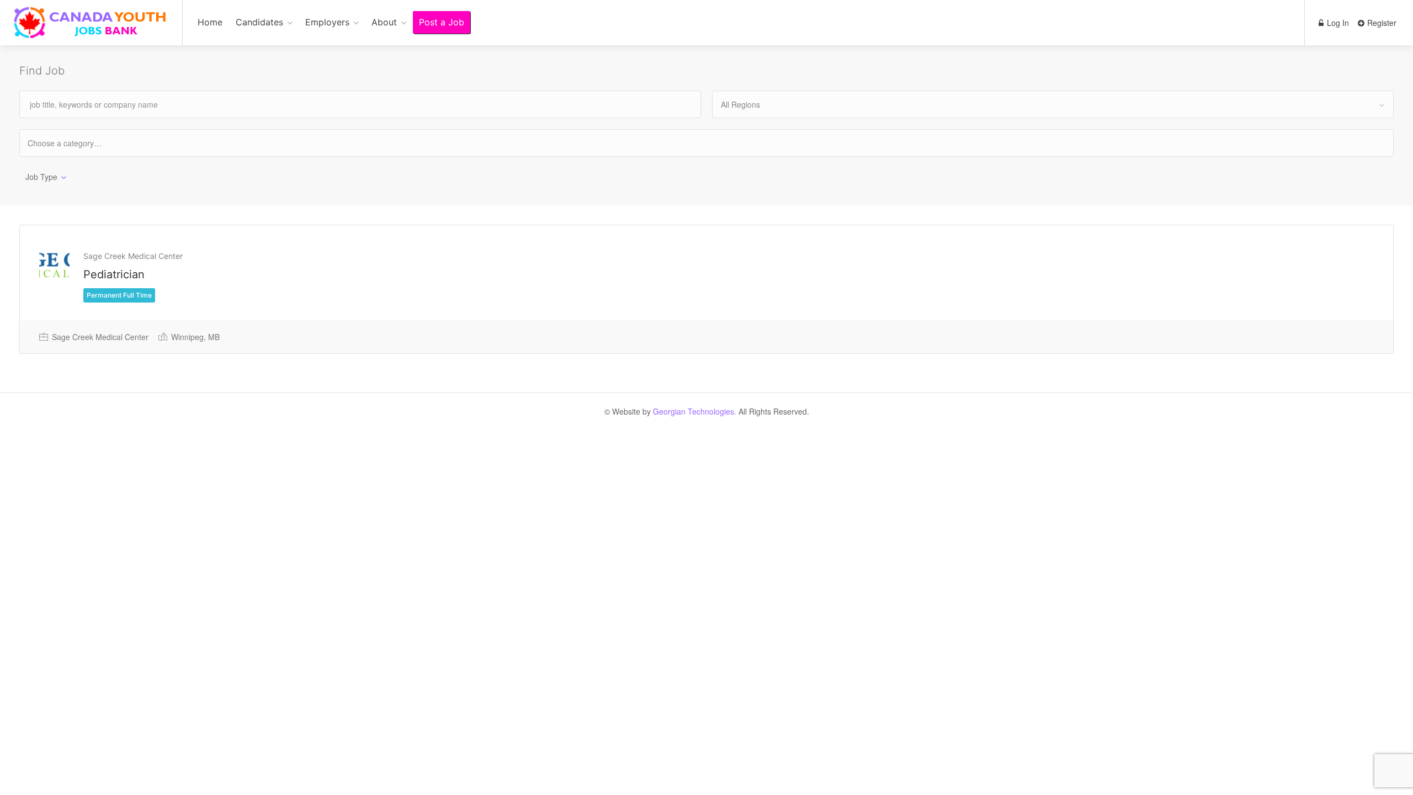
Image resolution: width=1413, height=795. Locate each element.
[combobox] (1053, 104)
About (384, 22)
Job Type (41, 176)
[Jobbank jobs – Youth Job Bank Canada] (91, 28)
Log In (1337, 22)
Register (1380, 22)
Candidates (259, 22)
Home (210, 22)
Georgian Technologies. (694, 411)
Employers (327, 22)
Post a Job (441, 22)
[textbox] (74, 142)
